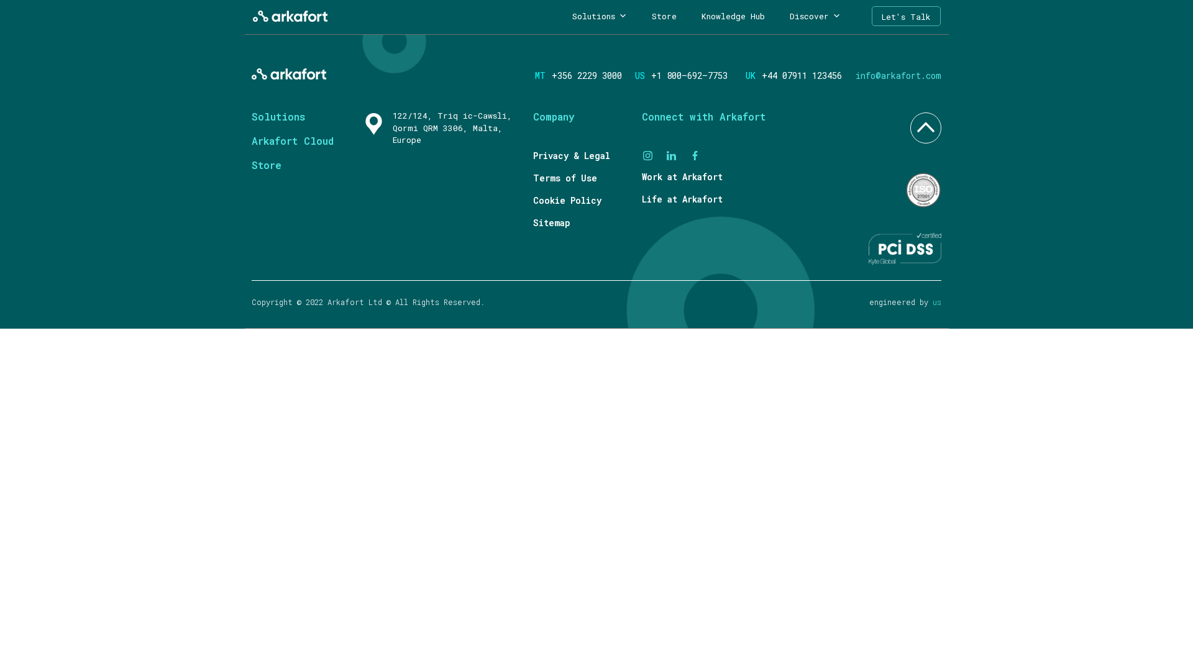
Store (664, 16)
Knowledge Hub (733, 16)
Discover (809, 16)
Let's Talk (906, 16)
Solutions (593, 16)
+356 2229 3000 (587, 75)
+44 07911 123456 (799, 75)
